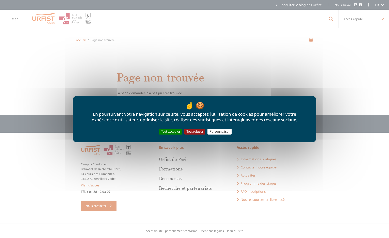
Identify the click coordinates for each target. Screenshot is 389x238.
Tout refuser (194, 131)
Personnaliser (219, 131)
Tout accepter (170, 131)
